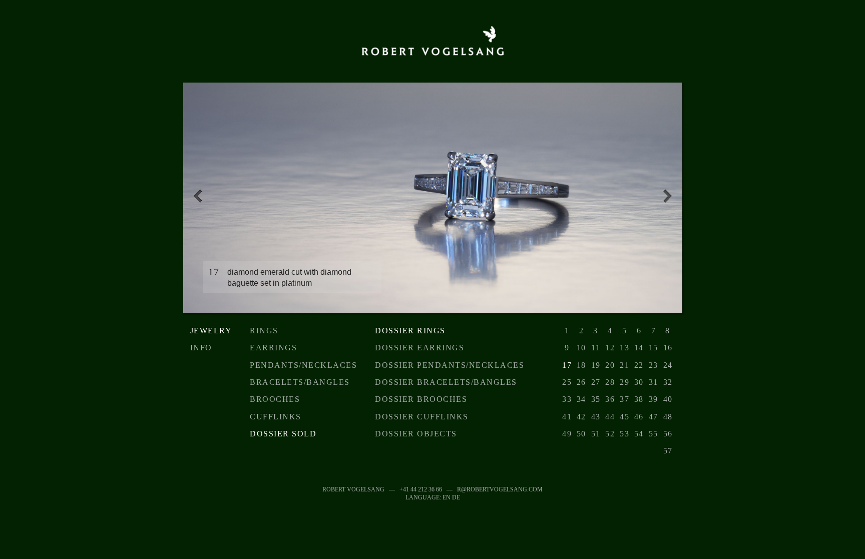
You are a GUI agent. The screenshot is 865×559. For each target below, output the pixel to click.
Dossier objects (416, 433)
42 (581, 416)
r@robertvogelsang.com (500, 489)
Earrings (273, 347)
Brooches (275, 399)
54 (639, 433)
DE (456, 497)
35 (596, 399)
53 (624, 433)
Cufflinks (275, 416)
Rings (264, 330)
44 (610, 416)
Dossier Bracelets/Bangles (446, 382)
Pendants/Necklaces (303, 365)
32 (668, 382)
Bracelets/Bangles (300, 382)
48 (668, 416)
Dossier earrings (419, 347)
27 (596, 382)
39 (653, 399)
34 (581, 399)
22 (639, 365)
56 (668, 433)
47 (653, 416)
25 (567, 382)
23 (653, 365)
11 (595, 347)
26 (581, 382)
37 (624, 399)
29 (624, 382)
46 (639, 416)
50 (581, 433)
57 (668, 450)
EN (447, 497)
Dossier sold (283, 433)
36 (610, 399)
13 (624, 347)
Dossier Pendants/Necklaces (449, 365)
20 (610, 365)
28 (610, 382)
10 (581, 347)
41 (567, 416)
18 (581, 365)
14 (639, 347)
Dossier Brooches (421, 399)
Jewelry (211, 330)
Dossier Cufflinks (422, 416)
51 (596, 433)
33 (567, 399)
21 (624, 365)
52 (610, 433)
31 (653, 382)
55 (653, 433)
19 (596, 365)
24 (668, 365)
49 (567, 433)
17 (567, 365)
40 (668, 399)
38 (639, 399)
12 (610, 347)
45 (624, 416)
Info (201, 347)
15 (653, 347)
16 (668, 347)
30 (639, 382)
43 (596, 416)
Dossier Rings (410, 330)
